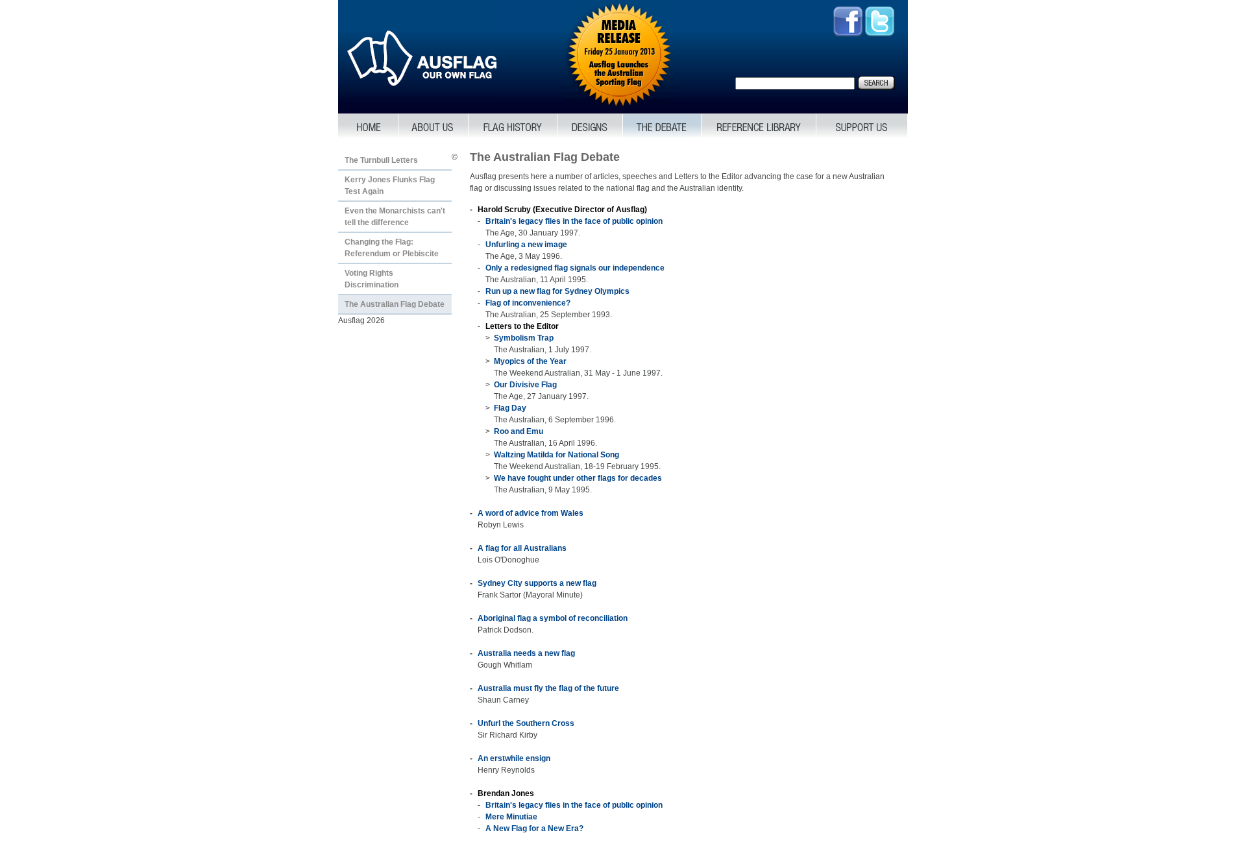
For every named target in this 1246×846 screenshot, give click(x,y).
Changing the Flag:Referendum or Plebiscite (392, 247)
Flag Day (510, 408)
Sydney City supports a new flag (537, 583)
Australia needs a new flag (526, 653)
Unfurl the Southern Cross (526, 723)
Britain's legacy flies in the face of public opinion (574, 221)
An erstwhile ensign (514, 758)
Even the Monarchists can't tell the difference (395, 216)
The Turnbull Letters (381, 160)
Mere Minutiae (511, 816)
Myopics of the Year (530, 361)
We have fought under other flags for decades (578, 478)
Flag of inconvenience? (527, 303)
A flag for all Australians (522, 548)
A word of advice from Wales (530, 513)
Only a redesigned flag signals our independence (575, 267)
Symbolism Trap (524, 338)
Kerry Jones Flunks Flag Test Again (390, 185)
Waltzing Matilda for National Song (556, 454)
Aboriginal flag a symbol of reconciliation (553, 618)
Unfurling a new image (526, 244)
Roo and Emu (518, 431)
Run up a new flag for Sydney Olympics (557, 291)
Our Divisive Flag (525, 384)
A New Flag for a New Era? (534, 828)
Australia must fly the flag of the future (548, 688)
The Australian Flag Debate (395, 304)
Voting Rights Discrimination (371, 279)
